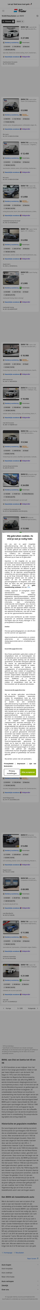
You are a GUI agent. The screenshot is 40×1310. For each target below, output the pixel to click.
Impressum (21, 764)
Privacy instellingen (12, 772)
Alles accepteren (28, 772)
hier (28, 587)
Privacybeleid (8, 764)
